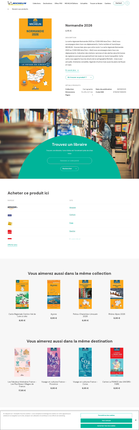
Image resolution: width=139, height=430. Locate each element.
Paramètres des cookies (106, 415)
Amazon (73, 208)
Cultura (72, 215)
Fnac (71, 223)
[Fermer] (136, 420)
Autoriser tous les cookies (106, 426)
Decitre (72, 231)
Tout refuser (106, 420)
